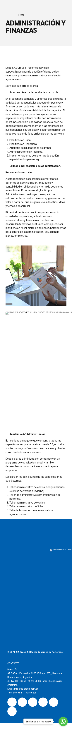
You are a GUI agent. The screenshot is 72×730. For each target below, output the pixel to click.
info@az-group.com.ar (26, 689)
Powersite (57, 652)
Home (21, 15)
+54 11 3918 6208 (27, 692)
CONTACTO (13, 663)
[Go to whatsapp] (63, 721)
